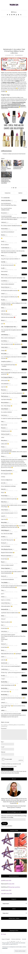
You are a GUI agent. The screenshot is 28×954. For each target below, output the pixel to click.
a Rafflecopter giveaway (6, 150)
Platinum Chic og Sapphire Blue (18, 102)
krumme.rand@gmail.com (6, 479)
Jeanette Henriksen (6, 200)
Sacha (2, 615)
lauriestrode (4, 663)
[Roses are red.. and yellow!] (7, 865)
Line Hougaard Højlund (6, 377)
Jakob (2, 893)
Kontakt (24, 939)
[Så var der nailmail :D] (7, 852)
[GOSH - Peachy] (20, 839)
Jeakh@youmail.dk (5, 209)
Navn (2, 741)
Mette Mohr (4, 522)
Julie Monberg (4, 334)
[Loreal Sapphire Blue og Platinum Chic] (18, 163)
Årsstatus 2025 (7, 880)
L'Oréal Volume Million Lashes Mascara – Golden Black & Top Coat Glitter (6, 180)
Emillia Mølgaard (5, 530)
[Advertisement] (14, 31)
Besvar (24, 200)
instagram (12, 82)
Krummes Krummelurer (6, 470)
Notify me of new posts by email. (9, 766)
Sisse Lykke (3, 353)
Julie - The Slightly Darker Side (8, 326)
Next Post (20, 192)
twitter (8, 82)
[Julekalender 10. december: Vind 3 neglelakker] (20, 852)
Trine (2, 590)
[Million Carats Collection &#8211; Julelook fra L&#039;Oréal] (6, 163)
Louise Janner (4, 347)
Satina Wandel (4, 408)
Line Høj (3, 261)
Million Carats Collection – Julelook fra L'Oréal (6, 168)
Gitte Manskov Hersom (6, 549)
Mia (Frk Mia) (4, 681)
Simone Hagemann (5, 568)
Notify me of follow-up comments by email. (11, 763)
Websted (3, 752)
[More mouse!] (7, 839)
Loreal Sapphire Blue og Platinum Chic (18, 167)
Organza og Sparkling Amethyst (14, 103)
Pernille (3, 299)
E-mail (2, 747)
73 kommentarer (19, 55)
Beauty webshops (16, 939)
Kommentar (4, 728)
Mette (2, 650)
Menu (15, 12)
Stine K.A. (3, 489)
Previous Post (7, 192)
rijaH (2, 880)
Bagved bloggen (6, 939)
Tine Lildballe (4, 582)
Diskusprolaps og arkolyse (14, 887)
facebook (4, 82)
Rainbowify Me (4, 609)
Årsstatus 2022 (7, 890)
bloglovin (18, 80)
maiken (2, 710)
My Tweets (3, 934)
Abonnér (4, 823)
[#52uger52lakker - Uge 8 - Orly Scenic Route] (20, 865)
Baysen (3, 561)
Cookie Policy (5, 948)
